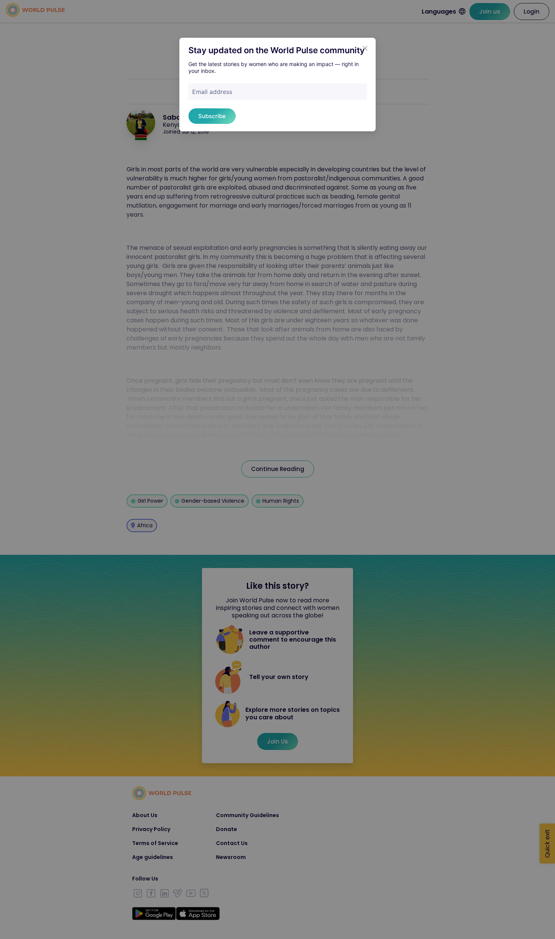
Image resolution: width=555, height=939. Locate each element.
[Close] (365, 48)
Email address (212, 91)
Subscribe (212, 116)
